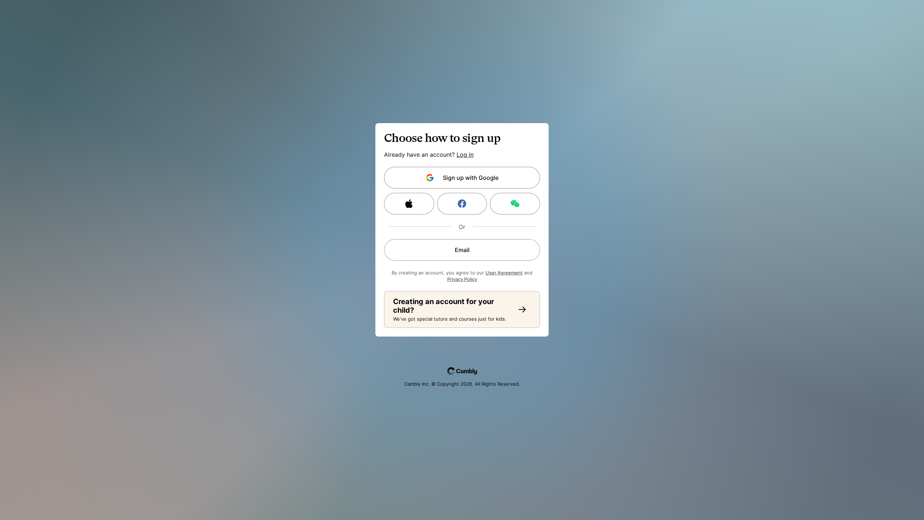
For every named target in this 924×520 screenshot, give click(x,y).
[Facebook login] (462, 203)
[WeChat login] (515, 203)
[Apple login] (409, 203)
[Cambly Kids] (522, 309)
